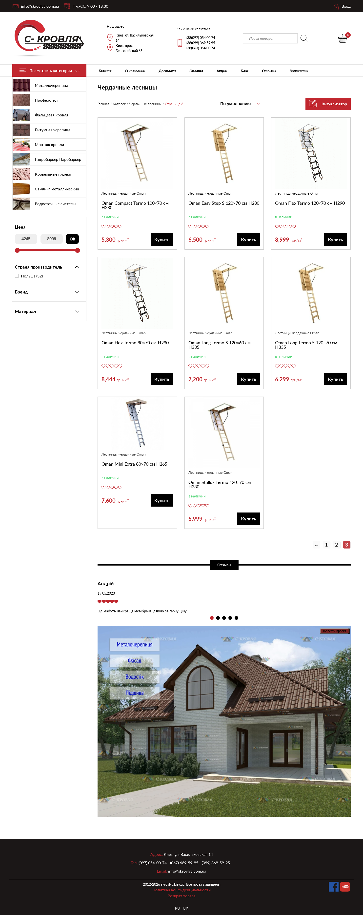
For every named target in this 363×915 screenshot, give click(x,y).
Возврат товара (182, 895)
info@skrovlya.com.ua (40, 6)
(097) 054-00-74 (153, 862)
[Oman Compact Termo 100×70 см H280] (137, 154)
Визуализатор (334, 103)
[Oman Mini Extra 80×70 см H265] (137, 424)
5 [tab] (236, 618)
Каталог (119, 104)
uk (185, 908)
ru (177, 908)
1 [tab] (212, 618)
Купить (161, 239)
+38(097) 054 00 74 (200, 38)
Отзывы (269, 71)
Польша (32, 276)
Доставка (167, 71)
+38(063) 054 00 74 (200, 48)
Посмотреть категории (50, 70)
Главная (105, 71)
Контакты (299, 71)
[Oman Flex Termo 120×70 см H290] (311, 154)
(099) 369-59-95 (216, 862)
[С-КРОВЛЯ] (46, 38)
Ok (72, 239)
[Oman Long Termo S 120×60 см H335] (224, 293)
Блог (244, 71)
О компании (135, 71)
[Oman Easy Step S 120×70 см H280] (224, 154)
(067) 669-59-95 (184, 862)
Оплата (196, 71)
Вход (346, 6)
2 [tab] (218, 618)
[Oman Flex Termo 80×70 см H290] (137, 293)
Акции (222, 71)
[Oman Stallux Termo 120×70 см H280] (224, 433)
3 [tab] (224, 618)
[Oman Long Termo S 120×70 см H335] (311, 293)
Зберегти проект (334, 631)
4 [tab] (230, 618)
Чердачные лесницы (145, 104)
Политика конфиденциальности (181, 889)
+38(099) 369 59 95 (200, 43)
